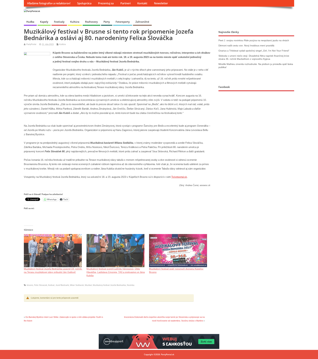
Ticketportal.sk (179, 176)
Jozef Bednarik (62, 285)
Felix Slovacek (40, 285)
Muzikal (88, 285)
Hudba (30, 21)
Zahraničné (142, 21)
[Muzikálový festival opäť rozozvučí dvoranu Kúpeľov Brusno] (178, 250)
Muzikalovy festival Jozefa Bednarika (109, 285)
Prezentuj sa (106, 3)
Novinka (130, 285)
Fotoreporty (123, 21)
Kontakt (142, 3)
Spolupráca (84, 3)
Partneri (125, 3)
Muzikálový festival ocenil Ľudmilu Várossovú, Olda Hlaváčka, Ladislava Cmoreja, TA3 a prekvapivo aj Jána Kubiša (115, 272)
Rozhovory (91, 21)
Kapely (44, 21)
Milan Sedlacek (77, 285)
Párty (107, 21)
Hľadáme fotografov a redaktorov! (48, 3)
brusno (30, 285)
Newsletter (161, 3)
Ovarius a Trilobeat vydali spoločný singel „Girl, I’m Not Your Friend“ (253, 50)
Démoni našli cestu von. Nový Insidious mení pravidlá (246, 45)
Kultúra (74, 21)
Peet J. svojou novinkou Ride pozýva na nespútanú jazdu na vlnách (253, 40)
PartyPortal (31, 44)
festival (51, 285)
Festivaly (59, 21)
